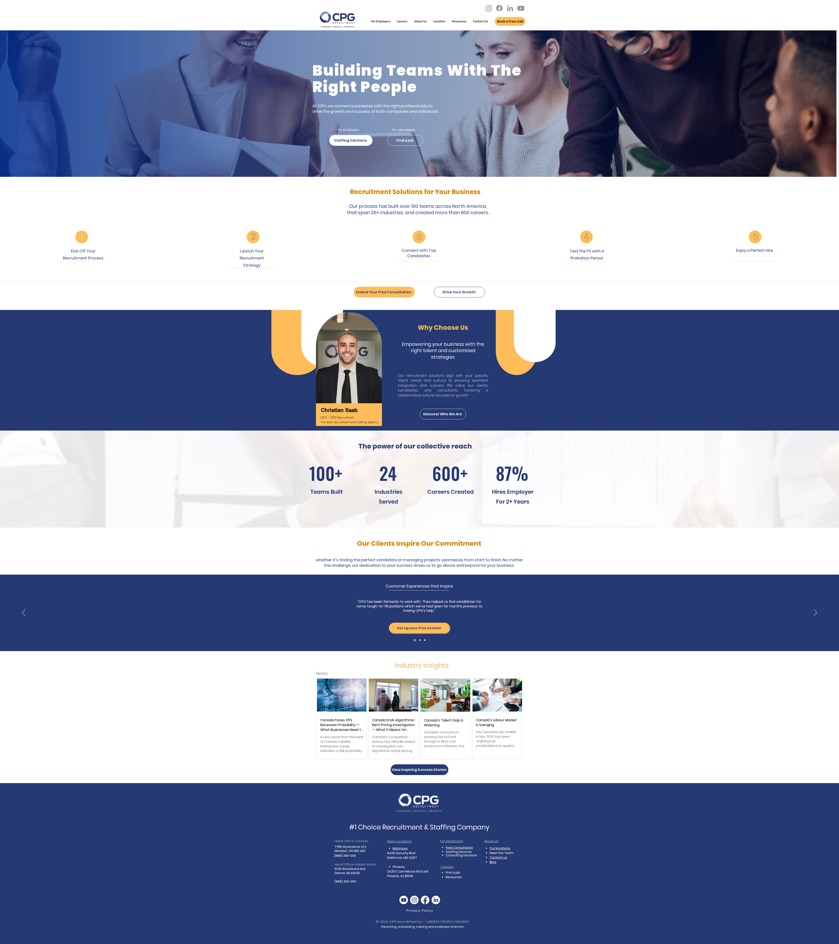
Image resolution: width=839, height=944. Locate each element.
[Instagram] (488, 8)
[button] (480, 21)
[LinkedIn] (510, 8)
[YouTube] (521, 8)
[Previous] (23, 613)
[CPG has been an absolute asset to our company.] (420, 640)
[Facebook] (499, 8)
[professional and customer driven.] (424, 640)
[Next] (815, 613)
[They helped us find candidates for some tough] (414, 640)
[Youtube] (403, 900)
